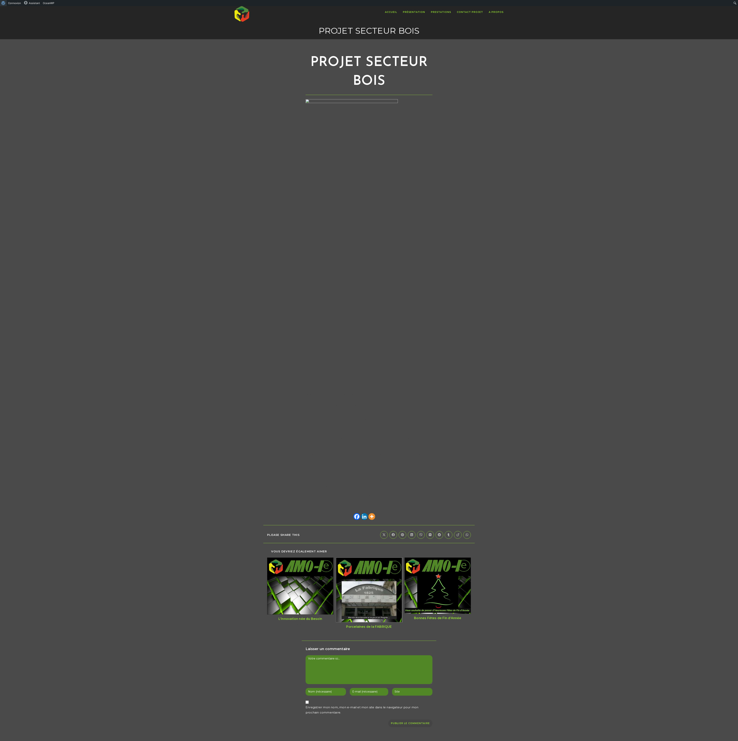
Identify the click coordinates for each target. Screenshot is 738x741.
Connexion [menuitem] (14, 3)
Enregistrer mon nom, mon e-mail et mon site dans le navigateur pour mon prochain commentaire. (362, 709)
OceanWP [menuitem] (48, 3)
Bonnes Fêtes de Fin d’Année (437, 618)
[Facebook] (356, 516)
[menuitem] (3, 3)
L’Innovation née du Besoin (300, 619)
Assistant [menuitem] (34, 3)
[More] (371, 516)
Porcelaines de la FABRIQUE (369, 627)
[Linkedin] (364, 516)
